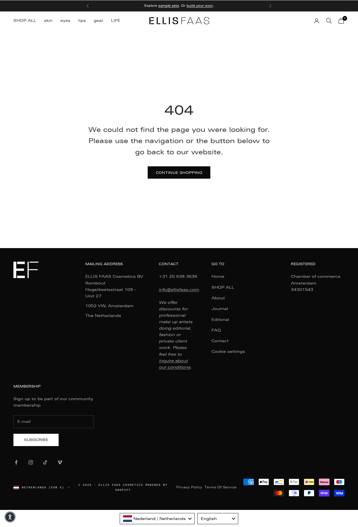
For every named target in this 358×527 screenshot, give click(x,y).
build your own (200, 6)
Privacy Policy (189, 487)
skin (48, 20)
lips (82, 20)
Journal (219, 308)
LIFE (115, 20)
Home (217, 276)
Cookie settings (228, 351)
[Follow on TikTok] (45, 462)
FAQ (216, 330)
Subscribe (36, 440)
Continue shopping (179, 173)
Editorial (220, 319)
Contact (220, 341)
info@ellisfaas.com (179, 289)
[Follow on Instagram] (31, 462)
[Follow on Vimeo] (60, 462)
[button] (10, 517)
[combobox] (157, 518)
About (218, 298)
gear (98, 20)
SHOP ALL (24, 20)
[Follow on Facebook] (16, 462)
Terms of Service (220, 487)
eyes (65, 20)
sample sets (168, 6)
